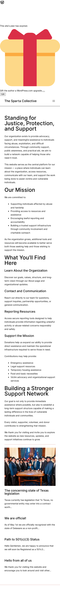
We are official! (15, 518)
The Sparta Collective (20, 101)
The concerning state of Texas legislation (26, 492)
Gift (2, 94)
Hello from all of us (18, 560)
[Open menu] (54, 101)
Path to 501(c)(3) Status (22, 539)
